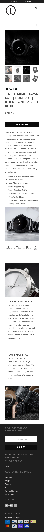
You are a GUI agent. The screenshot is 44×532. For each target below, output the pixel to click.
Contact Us (9, 477)
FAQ (6, 487)
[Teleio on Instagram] (11, 505)
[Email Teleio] (15, 505)
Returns (8, 484)
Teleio (13, 513)
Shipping (8, 480)
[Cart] (36, 8)
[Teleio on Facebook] (7, 505)
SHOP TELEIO (10, 466)
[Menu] (30, 8)
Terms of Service (11, 491)
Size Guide (35, 119)
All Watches (11, 89)
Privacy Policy (10, 494)
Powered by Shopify (12, 517)
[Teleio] (10, 12)
